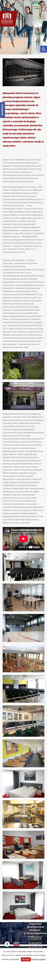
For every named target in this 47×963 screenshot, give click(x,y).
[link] (43, 49)
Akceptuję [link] (25, 959)
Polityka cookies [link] (38, 959)
